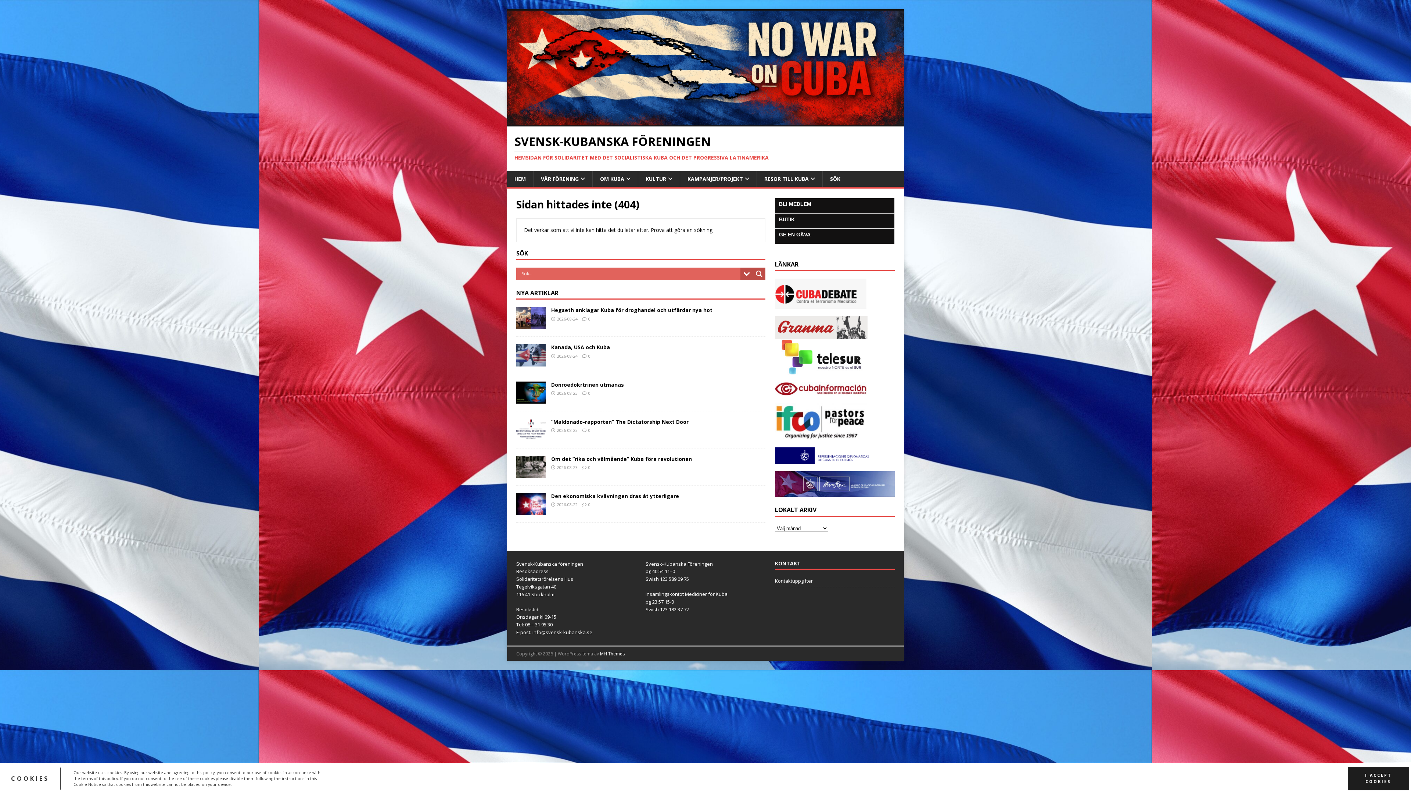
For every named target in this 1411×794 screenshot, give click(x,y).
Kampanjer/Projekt (715, 178)
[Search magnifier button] (759, 274)
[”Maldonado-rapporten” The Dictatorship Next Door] (531, 436)
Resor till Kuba (786, 178)
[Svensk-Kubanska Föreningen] (705, 122)
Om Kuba (612, 178)
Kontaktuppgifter (794, 580)
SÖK (835, 178)
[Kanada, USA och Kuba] (531, 361)
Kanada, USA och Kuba (580, 347)
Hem (520, 178)
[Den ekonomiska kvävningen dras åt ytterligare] (531, 510)
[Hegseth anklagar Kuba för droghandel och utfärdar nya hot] (531, 324)
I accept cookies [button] (1378, 778)
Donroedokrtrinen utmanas (587, 384)
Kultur (656, 178)
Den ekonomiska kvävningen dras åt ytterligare (615, 496)
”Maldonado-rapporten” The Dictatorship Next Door (620, 421)
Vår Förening (560, 178)
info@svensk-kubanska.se (562, 632)
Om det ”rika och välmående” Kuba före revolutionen (621, 458)
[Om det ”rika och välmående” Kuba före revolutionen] (531, 473)
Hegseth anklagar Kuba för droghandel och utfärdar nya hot (631, 310)
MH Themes (612, 654)
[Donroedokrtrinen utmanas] (531, 399)
